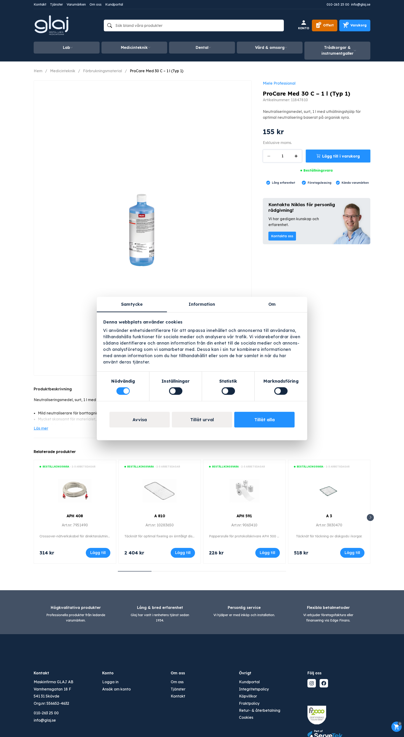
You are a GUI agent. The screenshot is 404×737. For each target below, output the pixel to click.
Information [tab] (202, 304)
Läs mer (41, 428)
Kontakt (40, 4)
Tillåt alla (264, 419)
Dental (202, 47)
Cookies (246, 717)
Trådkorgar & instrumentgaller (337, 50)
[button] (370, 517)
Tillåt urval (202, 419)
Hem (38, 70)
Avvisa (140, 419)
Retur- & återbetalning (259, 710)
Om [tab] (272, 304)
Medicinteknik (134, 47)
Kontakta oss (282, 236)
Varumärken (76, 4)
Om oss (95, 4)
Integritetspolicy (254, 689)
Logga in (110, 681)
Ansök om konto (116, 689)
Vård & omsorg (270, 47)
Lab (66, 47)
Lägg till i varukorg (341, 156)
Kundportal (114, 4)
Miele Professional (279, 83)
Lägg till (98, 552)
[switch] (175, 391)
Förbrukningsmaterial (102, 70)
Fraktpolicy (249, 703)
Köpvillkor (248, 696)
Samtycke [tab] (132, 304)
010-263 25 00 (338, 4)
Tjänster (56, 4)
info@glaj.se (360, 4)
